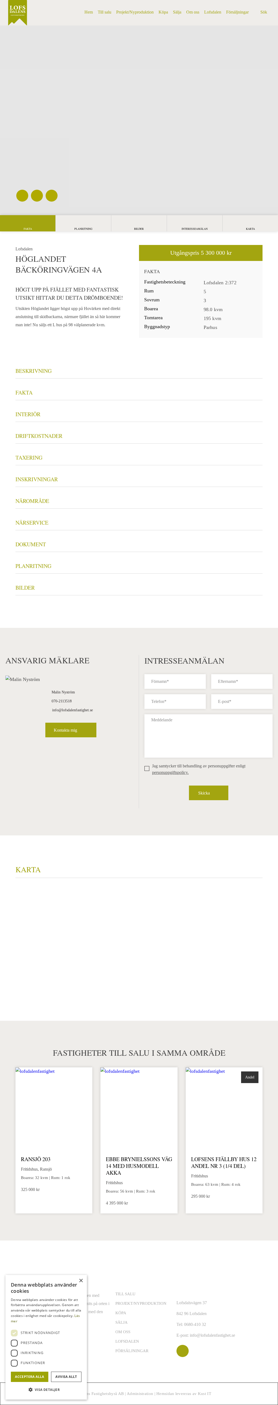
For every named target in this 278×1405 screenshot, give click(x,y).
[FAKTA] (27, 223)
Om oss (122, 1332)
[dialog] (46, 1337)
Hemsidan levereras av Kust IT (183, 1393)
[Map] (139, 949)
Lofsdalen (127, 1341)
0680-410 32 (195, 1324)
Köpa (120, 1313)
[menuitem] (88, 12)
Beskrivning (33, 370)
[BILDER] (139, 223)
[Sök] (262, 16)
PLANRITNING (33, 566)
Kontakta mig (65, 730)
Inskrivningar (36, 479)
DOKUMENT (30, 544)
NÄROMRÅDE (32, 501)
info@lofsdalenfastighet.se (72, 710)
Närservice (31, 522)
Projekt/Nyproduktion (140, 1303)
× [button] (81, 1281)
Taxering (28, 457)
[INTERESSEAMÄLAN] (194, 223)
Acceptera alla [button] (29, 1376)
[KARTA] (250, 223)
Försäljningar (132, 1351)
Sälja (121, 1322)
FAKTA (24, 392)
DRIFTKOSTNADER (38, 436)
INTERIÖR (27, 414)
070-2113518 (62, 701)
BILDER (25, 587)
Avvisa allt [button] (66, 1376)
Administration (140, 1393)
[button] (46, 1389)
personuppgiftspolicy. (170, 772)
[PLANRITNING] (83, 223)
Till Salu (125, 1294)
